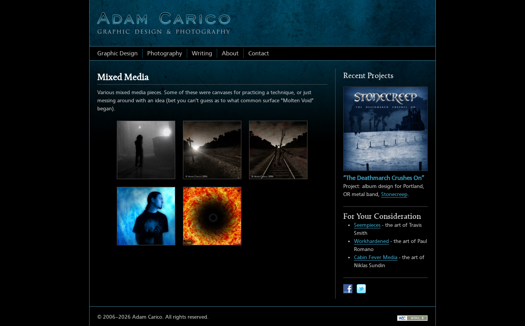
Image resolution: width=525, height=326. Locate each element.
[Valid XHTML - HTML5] (412, 318)
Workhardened (371, 241)
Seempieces (367, 225)
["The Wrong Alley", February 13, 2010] (146, 150)
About (230, 53)
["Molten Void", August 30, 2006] (212, 216)
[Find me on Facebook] (347, 288)
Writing (202, 53)
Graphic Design (117, 53)
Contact (258, 53)
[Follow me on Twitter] (361, 288)
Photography (164, 53)
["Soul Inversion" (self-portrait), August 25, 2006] (146, 216)
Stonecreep (394, 194)
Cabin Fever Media (375, 257)
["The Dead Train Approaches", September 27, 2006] (212, 150)
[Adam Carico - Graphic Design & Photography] (163, 23)
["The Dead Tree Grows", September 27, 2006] (278, 150)
